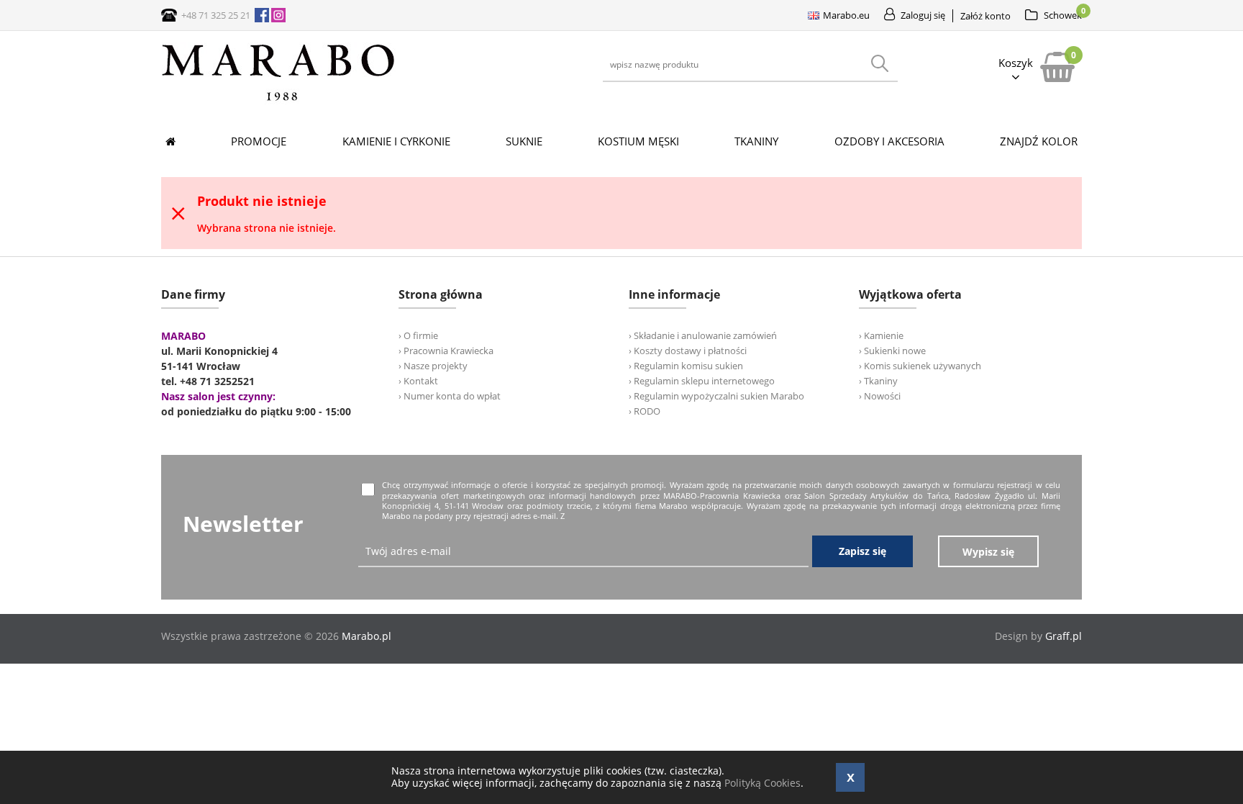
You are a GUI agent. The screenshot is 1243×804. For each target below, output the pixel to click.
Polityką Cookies (762, 783)
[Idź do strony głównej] (278, 100)
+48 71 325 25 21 (215, 15)
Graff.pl (1063, 636)
